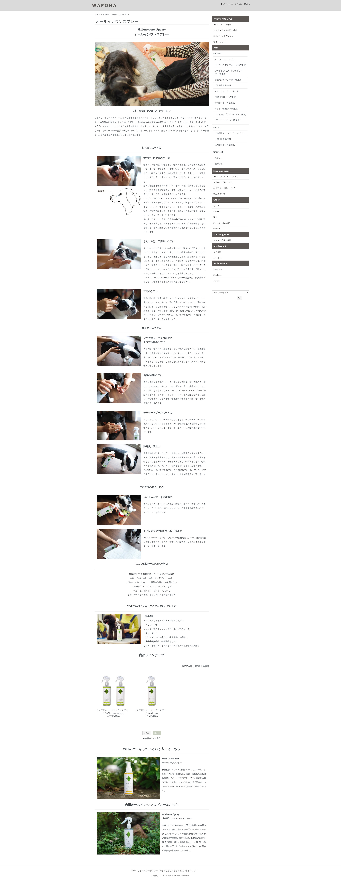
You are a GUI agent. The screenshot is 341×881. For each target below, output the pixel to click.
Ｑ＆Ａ (216, 206)
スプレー (219, 158)
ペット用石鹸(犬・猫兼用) (226, 109)
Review (216, 211)
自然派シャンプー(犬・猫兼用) (228, 80)
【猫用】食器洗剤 (223, 139)
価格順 (197, 666)
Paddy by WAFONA (221, 223)
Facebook (217, 275)
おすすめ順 (187, 666)
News (215, 217)
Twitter (216, 281)
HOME (133, 871)
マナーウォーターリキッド (227, 91)
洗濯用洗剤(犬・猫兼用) (225, 97)
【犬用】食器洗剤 (223, 85)
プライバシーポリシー (148, 871)
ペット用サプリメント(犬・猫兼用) (230, 114)
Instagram (217, 269)
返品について (219, 194)
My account (228, 4)
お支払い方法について (223, 182)
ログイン (217, 258)
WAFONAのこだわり (222, 24)
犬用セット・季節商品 (225, 103)
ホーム (97, 14)
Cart (248, 4)
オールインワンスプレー (120, 14)
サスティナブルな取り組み (225, 30)
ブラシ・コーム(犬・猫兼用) (227, 120)
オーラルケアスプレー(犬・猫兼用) (230, 65)
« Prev (146, 733)
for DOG (106, 14)
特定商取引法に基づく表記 (172, 871)
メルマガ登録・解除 (222, 240)
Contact (216, 229)
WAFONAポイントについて (225, 176)
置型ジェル (220, 164)
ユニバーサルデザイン (223, 36)
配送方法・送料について (224, 188)
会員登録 (217, 252)
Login (239, 4)
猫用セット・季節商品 (225, 145)
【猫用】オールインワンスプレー (230, 133)
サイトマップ (219, 42)
